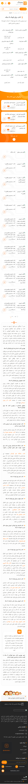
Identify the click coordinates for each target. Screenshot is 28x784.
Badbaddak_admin (15, 771)
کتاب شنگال (12, 152)
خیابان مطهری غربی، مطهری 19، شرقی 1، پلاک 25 (14, 737)
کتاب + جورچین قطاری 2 (10, 177)
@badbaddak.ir (6, 750)
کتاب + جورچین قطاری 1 (10, 164)
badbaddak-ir (8, 766)
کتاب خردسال (16, 13)
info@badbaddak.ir (19, 734)
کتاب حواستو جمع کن (9, 432)
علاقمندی (25, 753)
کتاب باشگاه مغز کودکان (18, 454)
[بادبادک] (21, 3)
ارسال (5, 762)
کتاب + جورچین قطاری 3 (9, 191)
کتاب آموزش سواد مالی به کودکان (16, 622)
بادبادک (23, 13)
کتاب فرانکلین (16, 510)
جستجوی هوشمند (23, 9)
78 (15, 316)
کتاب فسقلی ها (21, 514)
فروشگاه (25, 746)
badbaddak (21, 766)
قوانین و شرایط (23, 749)
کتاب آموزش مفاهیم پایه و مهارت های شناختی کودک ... (9, 220)
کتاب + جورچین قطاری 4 (10, 205)
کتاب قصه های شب (15, 588)
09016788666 (21, 730)
